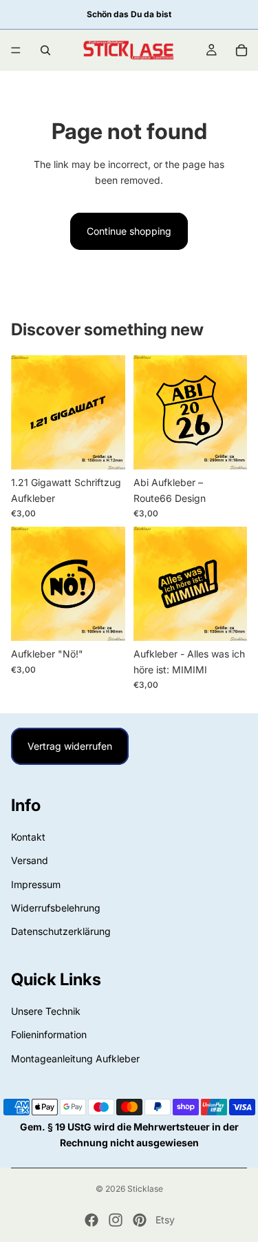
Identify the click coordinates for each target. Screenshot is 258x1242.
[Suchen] (45, 50)
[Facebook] (91, 1220)
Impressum (36, 884)
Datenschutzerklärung (61, 932)
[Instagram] (115, 1220)
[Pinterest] (139, 1220)
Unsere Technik (45, 1011)
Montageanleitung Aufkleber (75, 1058)
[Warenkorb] (241, 50)
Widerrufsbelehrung (55, 908)
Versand (29, 861)
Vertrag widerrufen (70, 746)
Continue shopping (129, 231)
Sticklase (145, 1188)
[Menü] (16, 50)
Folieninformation (49, 1035)
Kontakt (28, 837)
